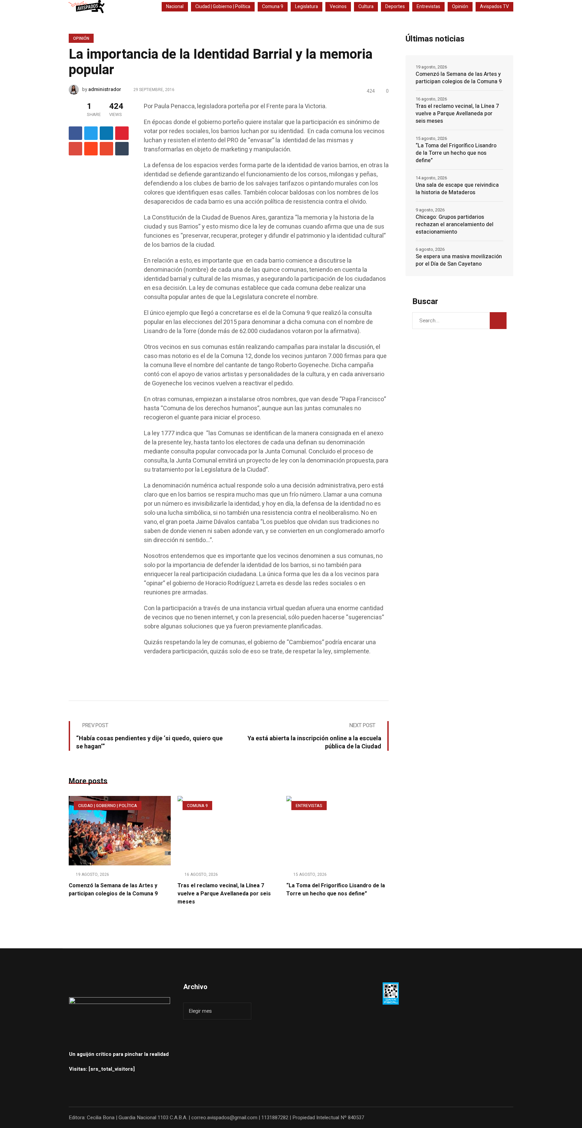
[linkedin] (106, 133)
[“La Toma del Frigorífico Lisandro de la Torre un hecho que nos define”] (337, 830)
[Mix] (106, 148)
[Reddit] (91, 148)
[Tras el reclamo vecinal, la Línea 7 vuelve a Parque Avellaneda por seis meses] (228, 830)
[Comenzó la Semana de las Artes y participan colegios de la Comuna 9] (120, 830)
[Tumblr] (122, 148)
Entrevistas (309, 806)
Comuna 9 (197, 806)
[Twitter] (91, 133)
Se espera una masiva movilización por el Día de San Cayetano (459, 260)
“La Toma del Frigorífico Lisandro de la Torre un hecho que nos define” (335, 890)
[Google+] (75, 148)
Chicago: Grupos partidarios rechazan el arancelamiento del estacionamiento (454, 224)
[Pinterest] (122, 133)
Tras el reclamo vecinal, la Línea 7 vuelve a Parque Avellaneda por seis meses (224, 894)
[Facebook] (75, 133)
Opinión (81, 38)
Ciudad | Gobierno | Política (107, 806)
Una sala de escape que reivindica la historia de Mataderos (457, 189)
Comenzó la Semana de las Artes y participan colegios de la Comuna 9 (113, 890)
